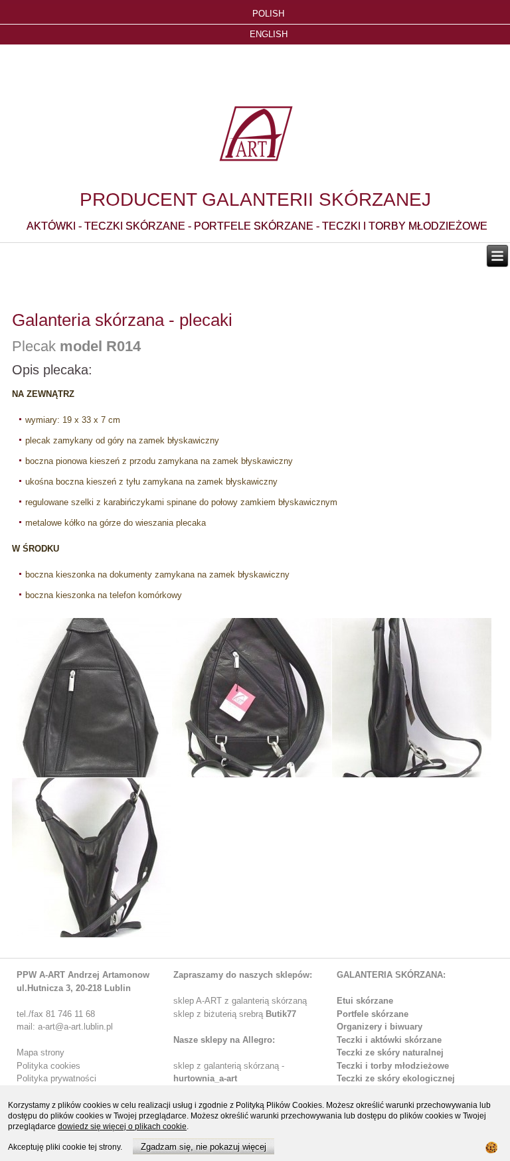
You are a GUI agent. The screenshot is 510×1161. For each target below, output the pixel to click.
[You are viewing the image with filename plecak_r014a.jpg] (91, 697)
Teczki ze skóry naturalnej (390, 1052)
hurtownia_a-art (205, 1078)
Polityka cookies (48, 1066)
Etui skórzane (365, 1001)
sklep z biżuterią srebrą (234, 1014)
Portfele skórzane (372, 1014)
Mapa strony (40, 1052)
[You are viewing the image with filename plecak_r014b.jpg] (251, 697)
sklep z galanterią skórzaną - (228, 1066)
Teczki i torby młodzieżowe (393, 1066)
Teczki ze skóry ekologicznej (396, 1078)
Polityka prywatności (56, 1078)
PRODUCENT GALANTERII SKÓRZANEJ (255, 199)
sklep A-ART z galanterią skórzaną (240, 1001)
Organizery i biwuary (379, 1027)
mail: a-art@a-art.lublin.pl (65, 1027)
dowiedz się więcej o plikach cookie (122, 1126)
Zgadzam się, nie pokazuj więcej (203, 1147)
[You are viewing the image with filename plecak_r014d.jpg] (91, 857)
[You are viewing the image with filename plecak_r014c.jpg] (411, 697)
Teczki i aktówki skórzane (389, 1040)
